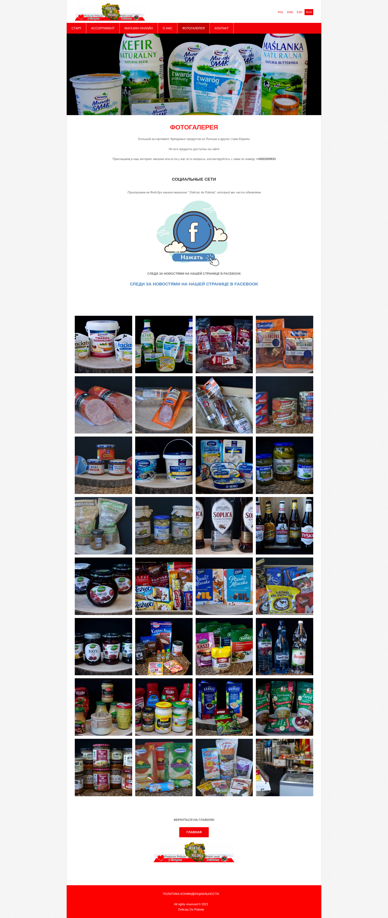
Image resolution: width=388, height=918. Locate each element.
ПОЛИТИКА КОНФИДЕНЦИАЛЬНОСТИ (191, 894)
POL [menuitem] (281, 12)
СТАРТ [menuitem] (76, 28)
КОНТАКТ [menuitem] (222, 28)
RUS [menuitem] (309, 12)
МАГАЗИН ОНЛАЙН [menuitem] (138, 28)
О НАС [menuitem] (167, 28)
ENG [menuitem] (290, 12)
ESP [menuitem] (299, 12)
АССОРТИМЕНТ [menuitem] (103, 28)
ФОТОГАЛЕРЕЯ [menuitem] (193, 28)
